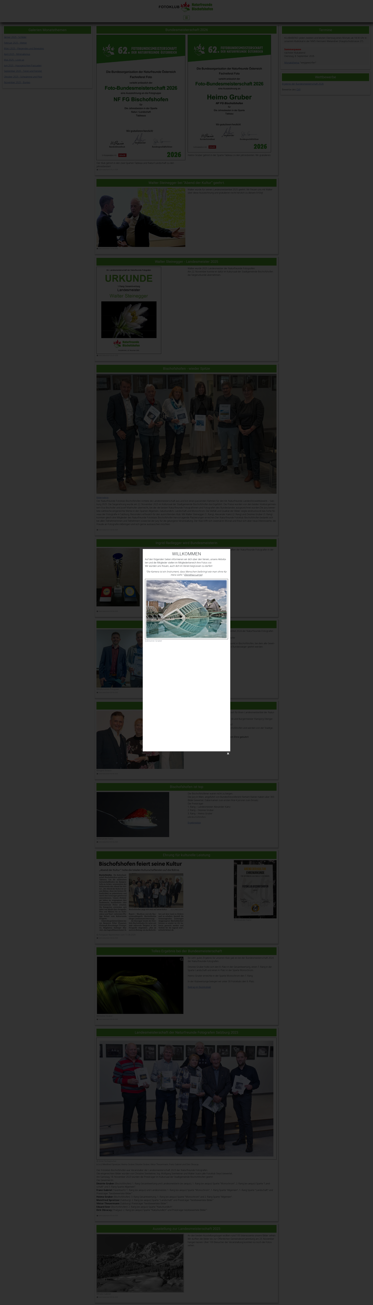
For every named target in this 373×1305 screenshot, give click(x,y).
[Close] (228, 753)
